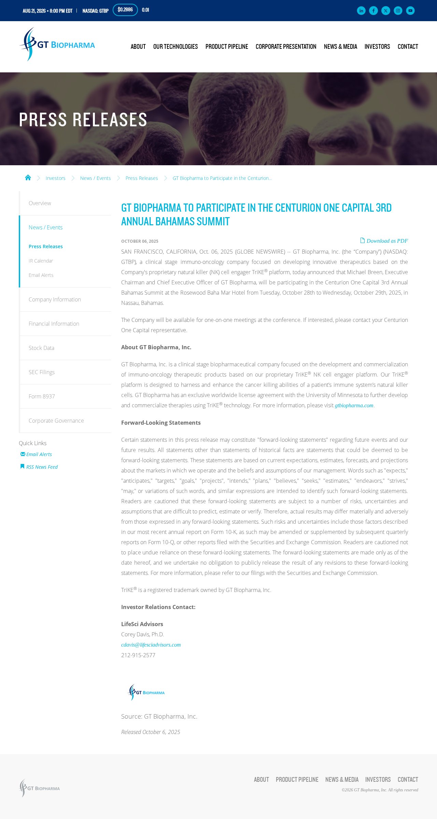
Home (28, 176)
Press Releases (142, 178)
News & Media (340, 47)
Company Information (55, 299)
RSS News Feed (42, 467)
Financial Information (54, 323)
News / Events (95, 178)
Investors (377, 47)
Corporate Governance (56, 420)
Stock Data (41, 348)
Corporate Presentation (286, 47)
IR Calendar (41, 260)
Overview (40, 203)
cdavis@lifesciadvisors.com (151, 645)
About (138, 47)
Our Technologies (175, 47)
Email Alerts (41, 275)
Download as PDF (386, 241)
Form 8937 (42, 396)
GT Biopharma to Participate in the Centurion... (222, 178)
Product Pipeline (227, 47)
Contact (408, 47)
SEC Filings (42, 372)
